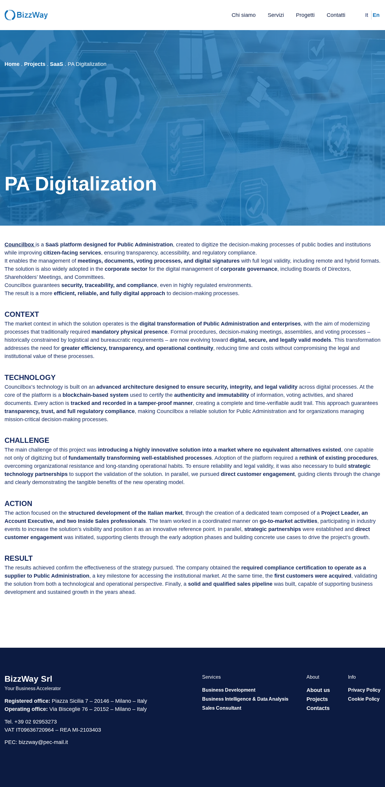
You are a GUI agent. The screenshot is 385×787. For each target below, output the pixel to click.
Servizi (276, 15)
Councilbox (19, 245)
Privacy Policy (364, 690)
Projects (34, 64)
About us (318, 690)
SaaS (56, 64)
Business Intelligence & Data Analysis (245, 699)
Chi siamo (244, 15)
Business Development (228, 690)
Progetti (305, 15)
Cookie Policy (364, 699)
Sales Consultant (221, 708)
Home (12, 64)
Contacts (318, 708)
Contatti (336, 15)
